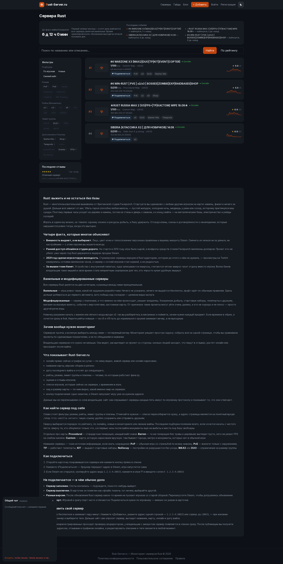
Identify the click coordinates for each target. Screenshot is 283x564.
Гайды (177, 4)
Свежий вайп (49, 76)
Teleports (49, 144)
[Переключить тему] (241, 4)
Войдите (9, 558)
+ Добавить (200, 4)
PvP (46, 86)
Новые (61, 71)
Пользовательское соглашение (155, 558)
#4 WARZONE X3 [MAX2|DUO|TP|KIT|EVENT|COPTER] (155, 29)
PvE (55, 86)
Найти (210, 50)
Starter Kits (50, 139)
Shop (63, 139)
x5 (67, 107)
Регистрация (228, 4)
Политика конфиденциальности (116, 558)
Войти (214, 4)
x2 (45, 107)
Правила (180, 558)
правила (23, 501)
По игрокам (49, 71)
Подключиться (122, 73)
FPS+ (73, 149)
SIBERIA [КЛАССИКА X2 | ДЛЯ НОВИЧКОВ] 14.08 (152, 35)
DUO (56, 123)
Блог (186, 4)
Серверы (165, 4)
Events (62, 149)
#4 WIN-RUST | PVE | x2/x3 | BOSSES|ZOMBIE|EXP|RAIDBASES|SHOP (206, 36)
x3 (53, 107)
